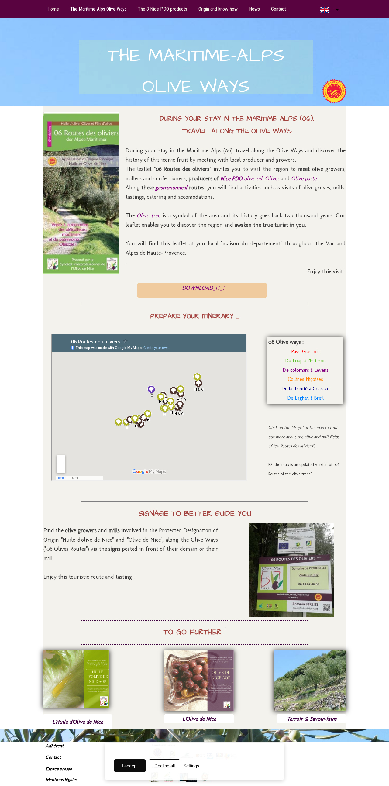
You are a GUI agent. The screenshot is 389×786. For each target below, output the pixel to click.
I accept (130, 765)
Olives (273, 178)
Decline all (164, 765)
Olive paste (303, 178)
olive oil (241, 178)
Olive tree (148, 215)
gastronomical (172, 187)
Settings (191, 765)
